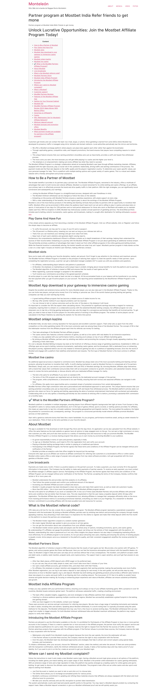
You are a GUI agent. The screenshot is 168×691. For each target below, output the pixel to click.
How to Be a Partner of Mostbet (46, 45)
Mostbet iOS (38, 104)
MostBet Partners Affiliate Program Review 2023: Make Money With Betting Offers (47, 108)
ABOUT (110, 6)
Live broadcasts (40, 71)
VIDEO (127, 6)
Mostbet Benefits (40, 129)
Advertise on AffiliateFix (43, 113)
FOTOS (135, 6)
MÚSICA (119, 6)
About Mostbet (39, 68)
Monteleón (39, 3)
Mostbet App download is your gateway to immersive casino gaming (45, 54)
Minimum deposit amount (43, 122)
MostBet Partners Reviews (43, 94)
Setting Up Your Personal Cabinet (46, 101)
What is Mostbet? (40, 89)
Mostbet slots (39, 50)
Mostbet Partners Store (42, 75)
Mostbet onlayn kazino (42, 59)
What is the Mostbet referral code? (47, 73)
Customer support (41, 92)
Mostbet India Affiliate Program (45, 78)
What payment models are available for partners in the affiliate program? (47, 134)
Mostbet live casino (41, 61)
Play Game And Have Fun (43, 47)
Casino (36, 115)
